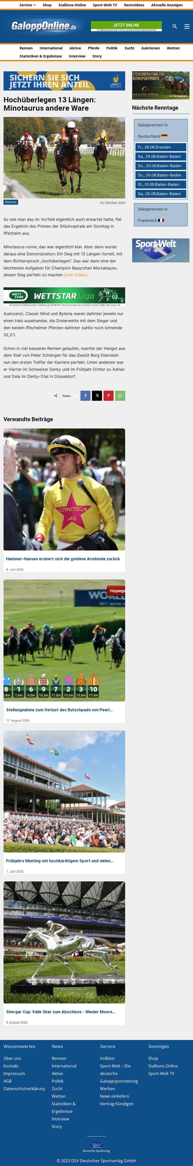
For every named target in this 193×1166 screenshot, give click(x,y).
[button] (175, 27)
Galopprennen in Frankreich (153, 215)
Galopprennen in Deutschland (153, 130)
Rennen (11, 202)
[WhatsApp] (120, 396)
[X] (97, 396)
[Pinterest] (109, 396)
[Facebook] (85, 396)
